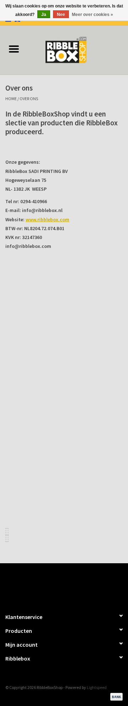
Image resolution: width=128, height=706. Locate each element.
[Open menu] (14, 49)
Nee (61, 14)
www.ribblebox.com (47, 219)
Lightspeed (97, 687)
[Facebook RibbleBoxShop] (58, 585)
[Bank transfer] (115, 696)
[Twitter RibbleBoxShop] (70, 585)
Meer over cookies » (92, 14)
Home (11, 98)
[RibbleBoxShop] (78, 49)
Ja (43, 14)
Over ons (29, 98)
